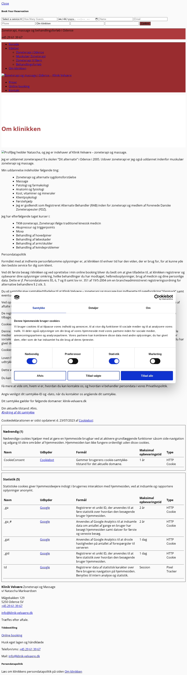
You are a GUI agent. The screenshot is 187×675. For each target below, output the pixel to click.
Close (5, 3)
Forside (14, 44)
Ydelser (14, 48)
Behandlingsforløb (28, 64)
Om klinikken (17, 68)
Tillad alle (147, 375)
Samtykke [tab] (39, 307)
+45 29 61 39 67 (11, 606)
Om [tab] (148, 307)
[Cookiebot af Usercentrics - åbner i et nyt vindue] (157, 297)
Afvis (40, 375)
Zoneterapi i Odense (30, 52)
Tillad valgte (93, 375)
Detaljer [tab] (94, 307)
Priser (13, 82)
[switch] (73, 361)
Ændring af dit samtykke (18, 412)
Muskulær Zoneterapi (31, 56)
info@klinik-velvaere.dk (17, 613)
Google (45, 508)
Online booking (19, 86)
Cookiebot (86, 420)
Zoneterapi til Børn (29, 60)
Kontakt (14, 90)
